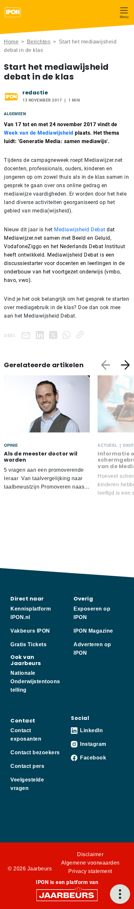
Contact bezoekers (35, 752)
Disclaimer (90, 854)
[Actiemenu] (120, 894)
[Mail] (27, 335)
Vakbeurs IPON (30, 631)
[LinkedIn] (41, 334)
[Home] (13, 12)
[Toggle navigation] (124, 12)
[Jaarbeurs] (67, 895)
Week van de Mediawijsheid (39, 133)
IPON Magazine (93, 631)
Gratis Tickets (28, 644)
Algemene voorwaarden (90, 863)
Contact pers (27, 766)
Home (11, 41)
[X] (54, 334)
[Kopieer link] (81, 335)
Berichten (39, 41)
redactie (35, 92)
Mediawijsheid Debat (79, 229)
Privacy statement (90, 871)
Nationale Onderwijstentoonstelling (35, 681)
